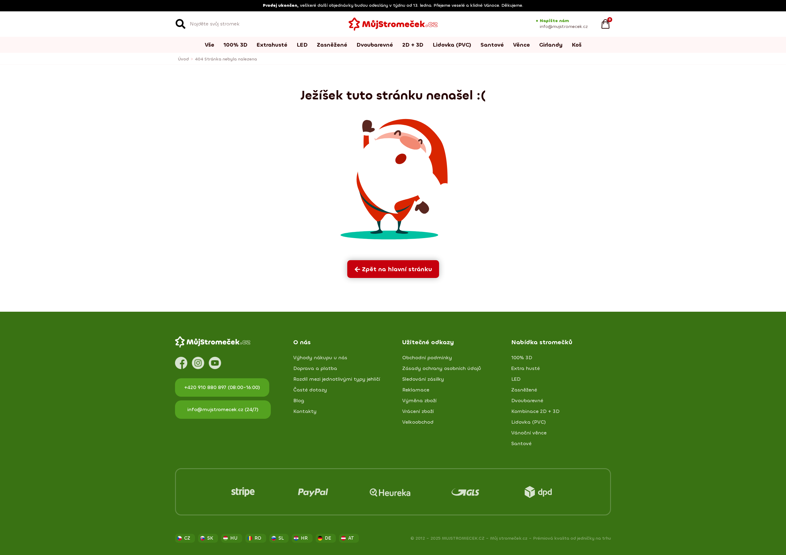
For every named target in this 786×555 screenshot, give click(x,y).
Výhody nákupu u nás (320, 358)
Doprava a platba (315, 368)
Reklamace (415, 390)
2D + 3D (412, 45)
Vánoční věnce (529, 433)
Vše (209, 45)
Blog (298, 401)
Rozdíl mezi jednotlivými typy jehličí (336, 379)
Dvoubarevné (374, 45)
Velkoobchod (418, 422)
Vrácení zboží (418, 411)
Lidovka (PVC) (452, 45)
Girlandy (550, 45)
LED (302, 45)
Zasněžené (332, 45)
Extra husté (525, 368)
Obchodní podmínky (427, 358)
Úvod (183, 59)
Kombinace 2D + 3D (535, 411)
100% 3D (235, 45)
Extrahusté (272, 45)
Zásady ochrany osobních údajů (441, 368)
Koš (577, 45)
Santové (492, 45)
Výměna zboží (419, 401)
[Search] (180, 23)
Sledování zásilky (423, 379)
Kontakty (305, 411)
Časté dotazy (310, 390)
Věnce (521, 45)
